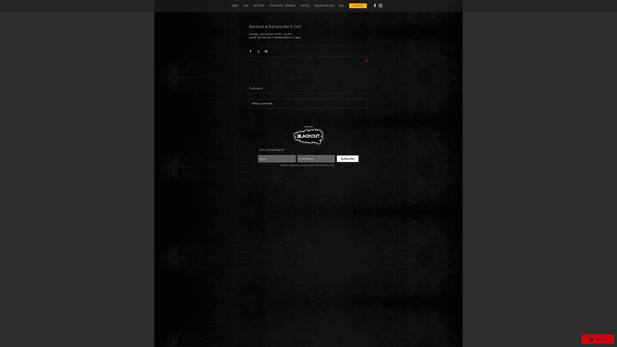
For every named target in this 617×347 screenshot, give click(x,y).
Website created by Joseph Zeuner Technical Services (307, 165)
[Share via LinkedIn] (266, 51)
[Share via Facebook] (250, 51)
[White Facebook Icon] (374, 5)
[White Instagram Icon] (380, 5)
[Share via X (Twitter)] (258, 51)
